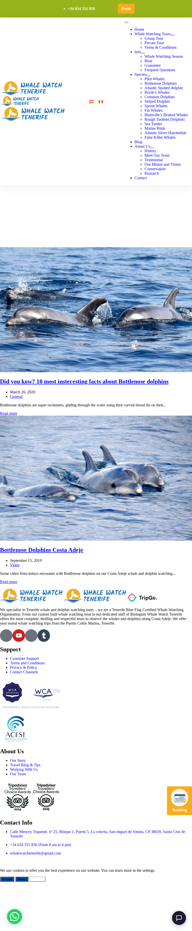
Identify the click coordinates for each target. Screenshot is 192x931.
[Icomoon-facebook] (6, 635)
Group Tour (153, 38)
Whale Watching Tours (152, 34)
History (150, 151)
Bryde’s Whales (157, 92)
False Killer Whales (160, 137)
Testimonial (153, 160)
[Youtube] (18, 635)
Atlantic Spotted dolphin (163, 88)
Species (140, 74)
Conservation (155, 169)
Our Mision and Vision (162, 164)
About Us (142, 146)
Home (139, 29)
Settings (38, 879)
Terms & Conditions (160, 47)
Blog (138, 142)
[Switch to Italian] (101, 101)
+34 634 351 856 (81, 8)
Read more (8, 413)
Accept (7, 879)
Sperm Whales (156, 106)
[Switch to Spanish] (91, 101)
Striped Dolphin (157, 101)
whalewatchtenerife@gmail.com (35, 853)
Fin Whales (153, 110)
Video (15, 565)
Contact (140, 178)
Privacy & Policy (23, 667)
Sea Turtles (153, 124)
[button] (14, 916)
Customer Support (24, 658)
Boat (148, 61)
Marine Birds (154, 128)
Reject (21, 879)
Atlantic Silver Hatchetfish (165, 133)
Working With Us (24, 769)
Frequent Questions (159, 70)
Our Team (18, 774)
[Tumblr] (44, 635)
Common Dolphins (159, 97)
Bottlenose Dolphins (160, 83)
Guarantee (152, 65)
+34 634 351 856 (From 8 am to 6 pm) (40, 845)
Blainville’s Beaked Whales (166, 115)
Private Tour (154, 43)
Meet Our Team (157, 155)
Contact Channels (24, 672)
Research (151, 173)
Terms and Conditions (27, 663)
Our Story (18, 760)
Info (137, 52)
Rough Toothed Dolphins (164, 119)
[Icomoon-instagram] (31, 635)
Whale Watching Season (163, 56)
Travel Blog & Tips (25, 765)
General (16, 396)
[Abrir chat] (179, 918)
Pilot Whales (154, 79)
